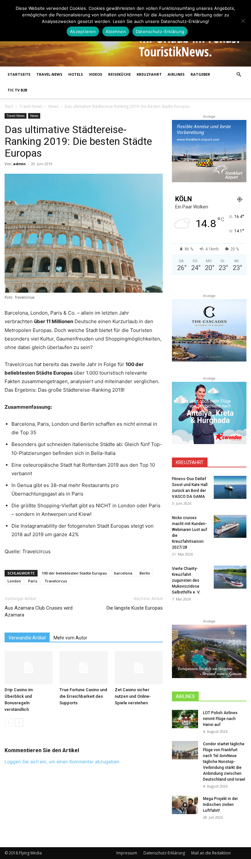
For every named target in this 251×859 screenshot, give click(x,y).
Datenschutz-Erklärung (164, 853)
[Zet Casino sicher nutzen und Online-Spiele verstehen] (139, 667)
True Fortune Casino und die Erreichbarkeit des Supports (83, 696)
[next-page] (19, 722)
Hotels (75, 74)
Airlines (176, 74)
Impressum (126, 853)
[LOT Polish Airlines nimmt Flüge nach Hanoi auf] (185, 719)
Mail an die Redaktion (211, 853)
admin (19, 163)
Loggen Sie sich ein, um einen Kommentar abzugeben (62, 761)
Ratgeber (200, 74)
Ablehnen (116, 31)
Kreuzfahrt (149, 74)
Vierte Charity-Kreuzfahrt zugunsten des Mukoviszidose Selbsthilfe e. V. (186, 580)
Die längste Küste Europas (135, 608)
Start (9, 106)
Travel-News (49, 74)
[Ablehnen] (243, 20)
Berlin (145, 573)
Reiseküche (119, 74)
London (14, 580)
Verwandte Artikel (27, 637)
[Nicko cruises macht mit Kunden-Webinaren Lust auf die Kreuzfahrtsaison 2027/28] (230, 526)
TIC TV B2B (17, 90)
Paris (32, 580)
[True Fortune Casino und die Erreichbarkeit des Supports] (83, 667)
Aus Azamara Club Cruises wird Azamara (39, 611)
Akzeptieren (83, 31)
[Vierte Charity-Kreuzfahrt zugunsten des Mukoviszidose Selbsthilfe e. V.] (230, 577)
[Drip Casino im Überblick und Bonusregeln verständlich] (29, 667)
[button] (238, 74)
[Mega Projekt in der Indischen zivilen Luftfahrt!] (185, 805)
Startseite (19, 74)
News (53, 106)
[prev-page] (9, 722)
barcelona (123, 573)
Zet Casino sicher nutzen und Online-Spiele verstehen (133, 696)
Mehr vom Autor (70, 637)
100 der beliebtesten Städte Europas (74, 573)
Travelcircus (55, 580)
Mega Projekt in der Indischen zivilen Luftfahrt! (220, 804)
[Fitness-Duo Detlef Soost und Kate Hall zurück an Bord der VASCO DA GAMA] (230, 487)
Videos (95, 74)
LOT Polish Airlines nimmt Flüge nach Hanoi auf (220, 719)
